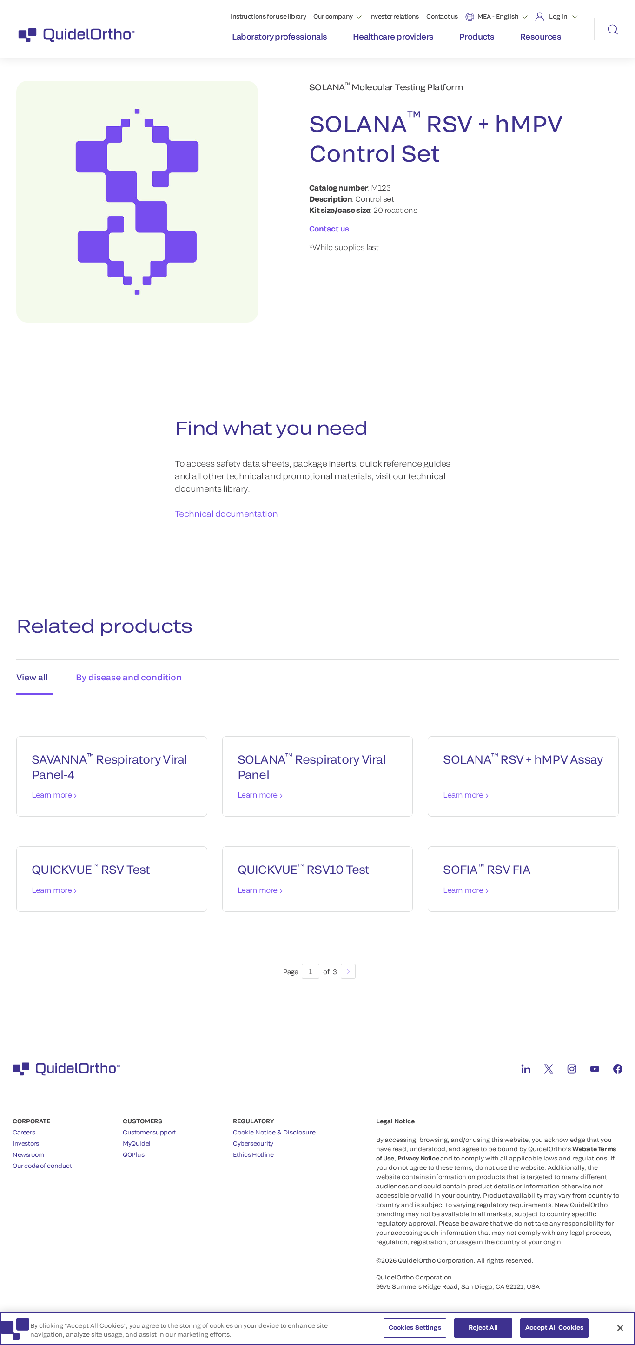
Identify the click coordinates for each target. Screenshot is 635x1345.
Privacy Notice (418, 1158)
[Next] (348, 971)
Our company (333, 16)
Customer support (149, 1132)
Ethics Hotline (253, 1154)
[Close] (620, 1328)
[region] (317, 1328)
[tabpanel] (317, 848)
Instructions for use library (268, 16)
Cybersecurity (253, 1143)
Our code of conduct (42, 1165)
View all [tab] (32, 677)
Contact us (442, 16)
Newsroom (28, 1154)
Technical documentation (226, 513)
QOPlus (134, 1154)
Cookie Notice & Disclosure (274, 1132)
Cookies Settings (415, 1327)
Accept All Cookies (554, 1327)
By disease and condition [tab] (129, 677)
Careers (24, 1132)
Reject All (483, 1327)
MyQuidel (137, 1143)
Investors (26, 1143)
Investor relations (394, 16)
